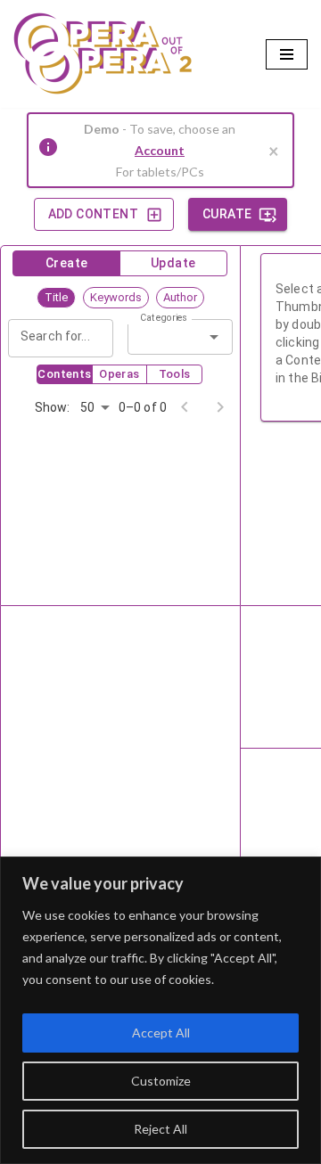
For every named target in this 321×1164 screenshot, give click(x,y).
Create (66, 263)
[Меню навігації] (287, 54)
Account (160, 150)
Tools (175, 374)
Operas (119, 374)
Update (173, 263)
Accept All (161, 1032)
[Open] (214, 336)
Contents (64, 374)
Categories (164, 317)
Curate (226, 214)
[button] (56, 297)
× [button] (273, 151)
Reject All (160, 1128)
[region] (160, 1010)
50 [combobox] (87, 407)
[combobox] (165, 336)
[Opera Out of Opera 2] (102, 53)
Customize (161, 1080)
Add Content (93, 214)
